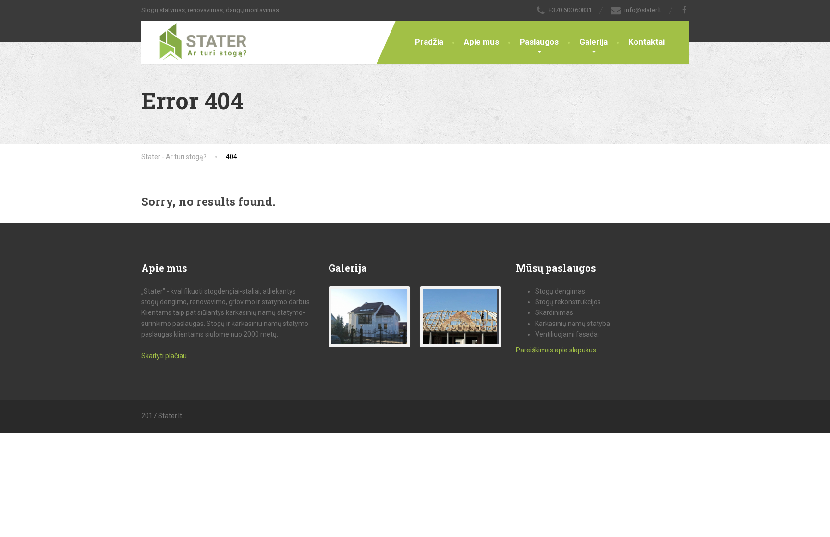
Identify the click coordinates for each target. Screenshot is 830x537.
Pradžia (429, 42)
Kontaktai (646, 42)
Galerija (593, 42)
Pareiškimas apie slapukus (556, 350)
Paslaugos (539, 42)
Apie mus (481, 42)
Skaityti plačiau (164, 356)
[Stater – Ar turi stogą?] (195, 41)
